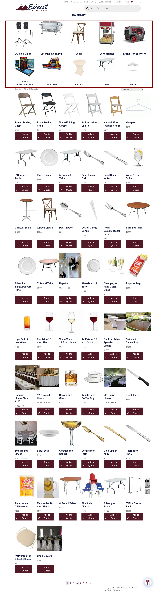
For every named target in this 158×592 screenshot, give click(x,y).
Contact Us (117, 2)
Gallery (93, 2)
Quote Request (105, 2)
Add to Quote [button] (25, 136)
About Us (84, 2)
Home (65, 2)
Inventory (74, 2)
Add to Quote (69, 300)
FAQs (127, 2)
